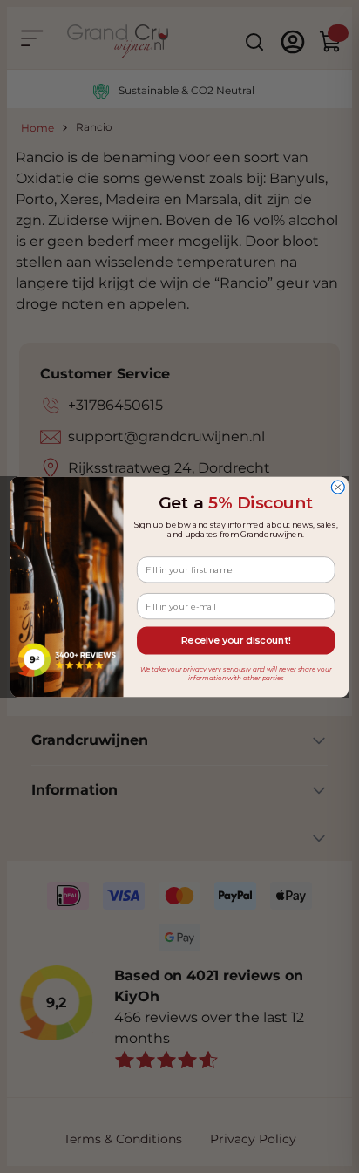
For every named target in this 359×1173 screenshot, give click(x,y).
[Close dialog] (337, 487)
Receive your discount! (236, 639)
